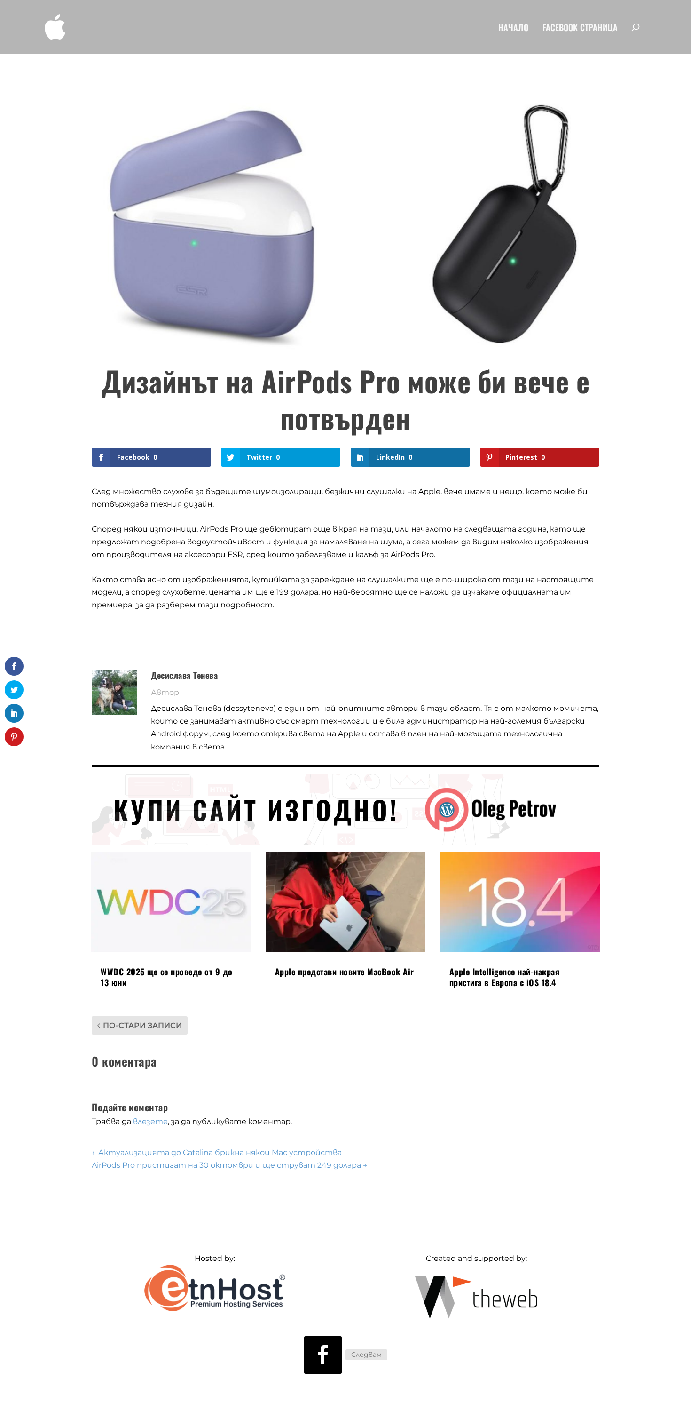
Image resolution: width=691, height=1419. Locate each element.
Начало (513, 28)
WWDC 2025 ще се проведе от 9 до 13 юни (167, 977)
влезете (150, 1121)
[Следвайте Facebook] (323, 1355)
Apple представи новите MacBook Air (344, 971)
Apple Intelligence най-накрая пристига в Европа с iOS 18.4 (504, 977)
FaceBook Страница (580, 28)
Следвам (366, 1354)
